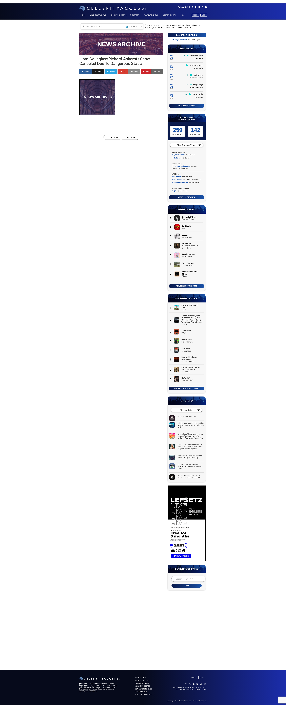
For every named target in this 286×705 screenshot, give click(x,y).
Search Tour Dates (186, 569)
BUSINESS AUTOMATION (197, 687)
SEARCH (186, 586)
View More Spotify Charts (186, 286)
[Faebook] (190, 7)
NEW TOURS (186, 49)
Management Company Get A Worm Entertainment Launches (189, 476)
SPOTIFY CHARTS (169, 15)
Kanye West (190, 245)
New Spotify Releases (186, 298)
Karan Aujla (197, 94)
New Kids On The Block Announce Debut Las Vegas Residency (190, 456)
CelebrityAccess (185, 701)
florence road (196, 55)
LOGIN (202, 677)
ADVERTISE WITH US (179, 687)
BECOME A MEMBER (186, 35)
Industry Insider (118, 15)
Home (83, 15)
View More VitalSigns (186, 197)
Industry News (141, 677)
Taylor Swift (187, 256)
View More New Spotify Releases (186, 388)
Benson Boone (188, 219)
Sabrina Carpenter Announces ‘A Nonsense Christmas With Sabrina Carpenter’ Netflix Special (190, 447)
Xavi (183, 228)
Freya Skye (198, 84)
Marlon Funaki (196, 65)
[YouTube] (203, 7)
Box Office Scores (142, 686)
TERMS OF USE (194, 690)
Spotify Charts (187, 209)
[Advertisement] (121, 122)
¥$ (183, 245)
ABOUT (204, 690)
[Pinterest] (206, 7)
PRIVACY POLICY (182, 690)
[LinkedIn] (196, 7)
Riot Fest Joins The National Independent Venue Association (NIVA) (190, 466)
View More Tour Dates (186, 106)
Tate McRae (187, 237)
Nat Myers (198, 75)
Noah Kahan (187, 265)
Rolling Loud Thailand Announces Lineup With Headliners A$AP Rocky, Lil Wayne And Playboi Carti (190, 436)
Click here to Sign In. (194, 40)
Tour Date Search (151, 15)
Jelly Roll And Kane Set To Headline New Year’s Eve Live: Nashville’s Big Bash (191, 425)
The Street (134, 15)
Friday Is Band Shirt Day (187, 416)
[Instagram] (200, 7)
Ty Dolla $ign (190, 246)
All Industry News (98, 15)
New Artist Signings (186, 119)
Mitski (184, 276)
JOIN (193, 677)
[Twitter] (193, 7)
